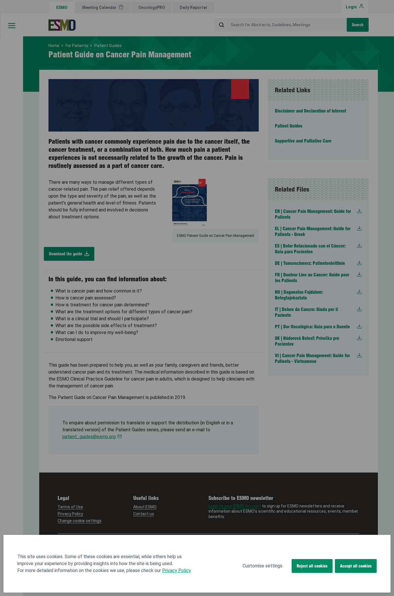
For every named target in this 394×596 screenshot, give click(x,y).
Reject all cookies (312, 566)
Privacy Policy (176, 570)
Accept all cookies (356, 566)
